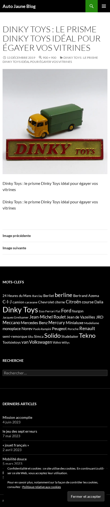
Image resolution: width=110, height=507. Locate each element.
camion (18, 302)
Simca (38, 336)
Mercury (56, 322)
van (24, 342)
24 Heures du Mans (17, 296)
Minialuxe (74, 322)
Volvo (57, 342)
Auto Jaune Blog (19, 6)
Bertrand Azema (86, 295)
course (88, 301)
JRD (99, 316)
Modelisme (91, 323)
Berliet (48, 295)
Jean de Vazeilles (81, 317)
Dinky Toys (20, 309)
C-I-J (7, 301)
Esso (42, 311)
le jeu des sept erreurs (20, 431)
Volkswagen (40, 342)
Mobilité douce (15, 459)
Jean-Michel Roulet (47, 317)
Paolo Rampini (42, 329)
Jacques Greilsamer (16, 317)
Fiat (58, 311)
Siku (30, 336)
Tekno (87, 335)
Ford (66, 310)
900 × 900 (49, 57)
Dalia (98, 302)
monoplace (12, 328)
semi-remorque (15, 336)
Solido (52, 335)
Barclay (37, 296)
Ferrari (50, 311)
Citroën (73, 301)
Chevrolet (46, 302)
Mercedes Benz (34, 322)
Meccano (11, 322)
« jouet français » (16, 445)
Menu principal (104, 6)
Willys (66, 342)
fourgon (77, 311)
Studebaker (69, 336)
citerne (60, 302)
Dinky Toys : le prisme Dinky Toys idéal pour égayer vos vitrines (50, 60)
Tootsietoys (12, 342)
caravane (31, 302)
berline (63, 294)
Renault (87, 328)
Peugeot (59, 328)
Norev (26, 328)
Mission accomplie (17, 417)
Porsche (73, 329)
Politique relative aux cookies (41, 487)
